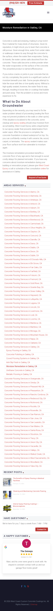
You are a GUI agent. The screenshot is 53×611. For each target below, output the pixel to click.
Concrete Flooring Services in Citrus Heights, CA (24, 227)
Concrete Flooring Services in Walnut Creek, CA (24, 454)
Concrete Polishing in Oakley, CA (20, 354)
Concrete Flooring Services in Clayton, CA (22, 231)
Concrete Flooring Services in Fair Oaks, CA (23, 267)
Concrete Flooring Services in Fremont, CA (22, 279)
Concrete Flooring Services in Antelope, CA (22, 200)
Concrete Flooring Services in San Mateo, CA (23, 426)
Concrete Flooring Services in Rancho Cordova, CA (26, 394)
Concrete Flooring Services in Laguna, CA (22, 303)
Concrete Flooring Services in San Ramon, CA (24, 414)
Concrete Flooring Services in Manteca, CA (22, 323)
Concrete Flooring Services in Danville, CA (22, 239)
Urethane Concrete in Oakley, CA (20, 370)
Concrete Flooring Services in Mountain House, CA (26, 335)
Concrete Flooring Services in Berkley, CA (22, 212)
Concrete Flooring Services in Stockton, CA (23, 434)
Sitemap (34, 604)
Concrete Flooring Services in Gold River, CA (23, 283)
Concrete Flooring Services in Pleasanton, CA (23, 390)
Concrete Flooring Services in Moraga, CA (22, 331)
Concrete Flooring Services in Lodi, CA (20, 315)
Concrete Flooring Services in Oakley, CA (21, 347)
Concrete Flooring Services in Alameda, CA (22, 196)
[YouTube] (31, 586)
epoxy (27, 141)
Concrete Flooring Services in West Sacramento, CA (26, 458)
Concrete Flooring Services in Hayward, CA (22, 295)
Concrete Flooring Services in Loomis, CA (22, 319)
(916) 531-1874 (17, 2)
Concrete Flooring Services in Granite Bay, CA (24, 287)
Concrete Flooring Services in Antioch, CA (22, 204)
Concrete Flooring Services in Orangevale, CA (24, 378)
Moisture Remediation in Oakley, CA (21, 366)
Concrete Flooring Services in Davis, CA (21, 243)
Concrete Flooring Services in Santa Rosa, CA (24, 430)
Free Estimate (35, 3)
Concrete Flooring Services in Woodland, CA (23, 462)
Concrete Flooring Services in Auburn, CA (22, 208)
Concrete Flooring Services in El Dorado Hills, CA (25, 259)
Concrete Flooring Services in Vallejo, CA (21, 450)
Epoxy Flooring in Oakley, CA (18, 350)
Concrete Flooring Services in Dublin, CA (21, 255)
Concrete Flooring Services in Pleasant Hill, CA (24, 386)
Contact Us (41, 529)
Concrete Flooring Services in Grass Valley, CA (24, 291)
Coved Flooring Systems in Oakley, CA (22, 358)
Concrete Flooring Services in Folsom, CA (22, 275)
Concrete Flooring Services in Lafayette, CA (23, 299)
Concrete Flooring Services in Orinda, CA (21, 382)
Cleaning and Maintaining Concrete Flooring (29, 491)
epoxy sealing (20, 123)
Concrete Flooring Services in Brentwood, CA (23, 220)
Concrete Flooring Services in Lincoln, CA (22, 307)
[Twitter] (25, 586)
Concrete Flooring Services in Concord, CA (22, 235)
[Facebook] (22, 586)
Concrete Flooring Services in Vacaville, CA (22, 446)
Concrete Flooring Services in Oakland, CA (22, 343)
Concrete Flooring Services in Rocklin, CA (22, 406)
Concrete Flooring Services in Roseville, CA (22, 410)
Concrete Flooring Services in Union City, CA (23, 442)
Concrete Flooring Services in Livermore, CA (23, 311)
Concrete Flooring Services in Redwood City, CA (25, 398)
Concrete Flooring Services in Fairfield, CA (22, 271)
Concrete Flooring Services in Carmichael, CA (23, 223)
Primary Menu (48, 12)
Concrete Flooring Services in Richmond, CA (23, 402)
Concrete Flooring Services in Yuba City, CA (23, 466)
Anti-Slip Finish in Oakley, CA (18, 362)
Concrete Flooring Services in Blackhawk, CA (23, 216)
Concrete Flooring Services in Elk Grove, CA (23, 263)
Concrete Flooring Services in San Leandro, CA (24, 422)
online (43, 168)
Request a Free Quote (37, 178)
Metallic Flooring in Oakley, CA (19, 374)
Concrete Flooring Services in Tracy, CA (21, 438)
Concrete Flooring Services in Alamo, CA (21, 192)
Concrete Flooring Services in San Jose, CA (23, 418)
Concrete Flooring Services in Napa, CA (21, 339)
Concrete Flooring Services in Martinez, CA (22, 327)
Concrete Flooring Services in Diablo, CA (21, 247)
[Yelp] (28, 586)
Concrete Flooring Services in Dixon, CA (21, 251)
